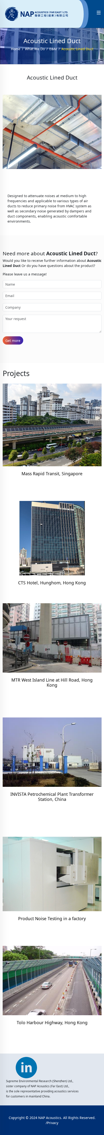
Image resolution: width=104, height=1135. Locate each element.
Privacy (52, 1122)
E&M (53, 49)
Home (15, 49)
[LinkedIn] (26, 1065)
